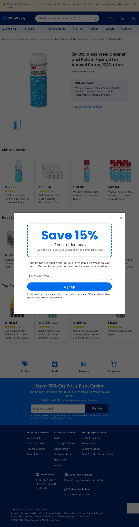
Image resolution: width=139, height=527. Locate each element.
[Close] (120, 217)
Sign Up (69, 287)
